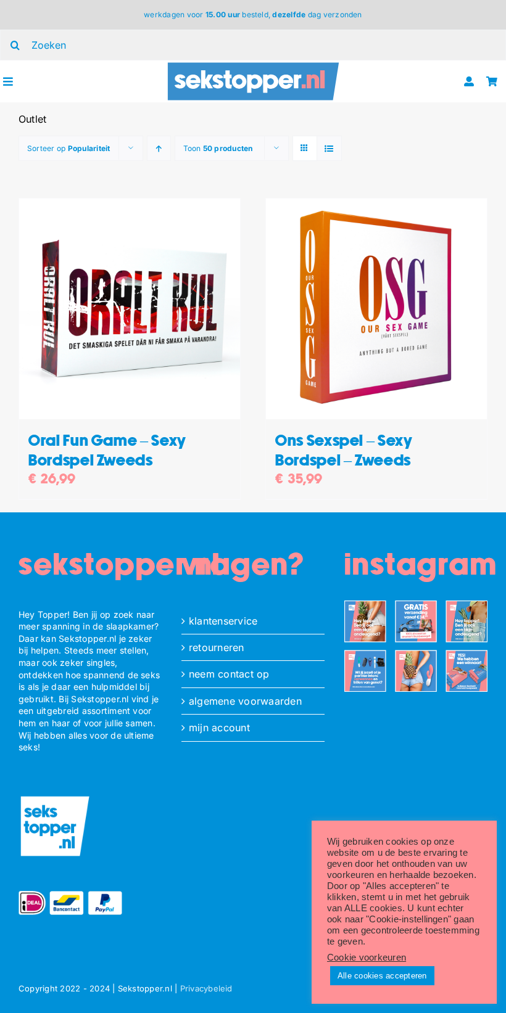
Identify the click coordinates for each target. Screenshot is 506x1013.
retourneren (216, 647)
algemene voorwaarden (245, 701)
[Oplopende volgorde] (159, 148)
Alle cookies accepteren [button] (382, 975)
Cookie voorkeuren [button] (366, 957)
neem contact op (229, 674)
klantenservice (223, 621)
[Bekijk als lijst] (329, 148)
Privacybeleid (206, 988)
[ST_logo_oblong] (253, 65)
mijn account (219, 727)
